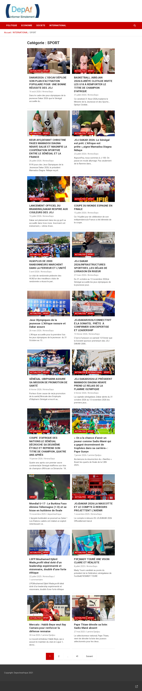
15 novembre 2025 (37, 514)
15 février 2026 (80, 334)
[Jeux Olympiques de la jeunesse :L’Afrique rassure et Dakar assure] (48, 303)
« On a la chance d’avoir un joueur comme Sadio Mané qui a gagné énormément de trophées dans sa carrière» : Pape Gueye (92, 444)
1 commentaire (36, 580)
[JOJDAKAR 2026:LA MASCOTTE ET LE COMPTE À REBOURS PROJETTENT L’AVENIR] (93, 487)
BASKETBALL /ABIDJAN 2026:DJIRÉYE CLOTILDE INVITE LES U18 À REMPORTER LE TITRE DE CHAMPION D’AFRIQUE (93, 84)
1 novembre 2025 (81, 514)
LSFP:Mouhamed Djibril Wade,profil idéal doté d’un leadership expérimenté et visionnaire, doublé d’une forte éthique (47, 566)
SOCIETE (40, 25)
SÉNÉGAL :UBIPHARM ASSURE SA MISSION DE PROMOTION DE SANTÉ (48, 382)
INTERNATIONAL (57, 25)
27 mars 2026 (80, 275)
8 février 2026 (35, 389)
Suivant (89, 656)
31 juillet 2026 (80, 95)
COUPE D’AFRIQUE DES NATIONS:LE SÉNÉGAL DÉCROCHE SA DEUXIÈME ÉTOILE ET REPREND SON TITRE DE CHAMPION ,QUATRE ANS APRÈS (47, 446)
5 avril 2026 (34, 272)
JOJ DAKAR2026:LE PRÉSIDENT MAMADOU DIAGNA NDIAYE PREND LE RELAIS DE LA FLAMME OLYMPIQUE (93, 384)
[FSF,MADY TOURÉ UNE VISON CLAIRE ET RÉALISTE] (93, 542)
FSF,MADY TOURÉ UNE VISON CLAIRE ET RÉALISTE (91, 561)
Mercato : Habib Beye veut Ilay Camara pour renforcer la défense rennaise (47, 628)
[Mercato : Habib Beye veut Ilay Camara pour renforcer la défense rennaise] (48, 608)
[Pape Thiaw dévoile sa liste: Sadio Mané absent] (93, 608)
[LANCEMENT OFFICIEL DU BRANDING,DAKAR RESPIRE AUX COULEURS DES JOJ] (48, 189)
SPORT (46, 71)
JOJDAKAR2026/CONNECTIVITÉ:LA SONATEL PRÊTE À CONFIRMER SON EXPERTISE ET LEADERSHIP (92, 325)
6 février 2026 (80, 393)
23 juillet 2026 (80, 154)
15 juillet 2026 (35, 216)
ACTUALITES (35, 71)
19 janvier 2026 (36, 459)
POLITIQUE (11, 25)
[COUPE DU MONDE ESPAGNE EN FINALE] (93, 189)
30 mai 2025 (34, 635)
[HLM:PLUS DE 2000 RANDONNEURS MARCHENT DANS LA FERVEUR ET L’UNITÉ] (48, 245)
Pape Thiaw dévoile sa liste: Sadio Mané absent (91, 626)
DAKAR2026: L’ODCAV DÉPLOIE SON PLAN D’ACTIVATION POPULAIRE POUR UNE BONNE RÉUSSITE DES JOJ (47, 82)
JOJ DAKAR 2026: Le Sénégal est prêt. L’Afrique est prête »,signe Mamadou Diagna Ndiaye (92, 145)
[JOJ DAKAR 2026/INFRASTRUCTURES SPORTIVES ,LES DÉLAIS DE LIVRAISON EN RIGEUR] (93, 245)
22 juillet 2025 (35, 576)
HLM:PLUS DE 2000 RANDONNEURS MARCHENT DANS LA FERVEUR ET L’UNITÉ (48, 264)
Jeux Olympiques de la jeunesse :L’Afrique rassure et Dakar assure (47, 323)
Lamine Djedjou (94, 455)
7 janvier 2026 (80, 455)
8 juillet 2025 (79, 566)
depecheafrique (54, 514)
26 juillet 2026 (35, 161)
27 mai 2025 (79, 632)
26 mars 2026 (35, 330)
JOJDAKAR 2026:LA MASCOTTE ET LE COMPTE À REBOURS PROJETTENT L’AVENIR (93, 507)
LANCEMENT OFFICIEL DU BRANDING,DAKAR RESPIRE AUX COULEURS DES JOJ (48, 209)
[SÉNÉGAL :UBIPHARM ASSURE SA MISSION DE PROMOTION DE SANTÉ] (48, 362)
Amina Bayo (47, 91)
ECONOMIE (26, 25)
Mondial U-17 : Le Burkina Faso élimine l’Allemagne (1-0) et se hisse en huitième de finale (48, 507)
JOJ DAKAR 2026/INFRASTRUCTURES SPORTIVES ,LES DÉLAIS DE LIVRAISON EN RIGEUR (90, 266)
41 (77, 656)
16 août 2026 (35, 91)
